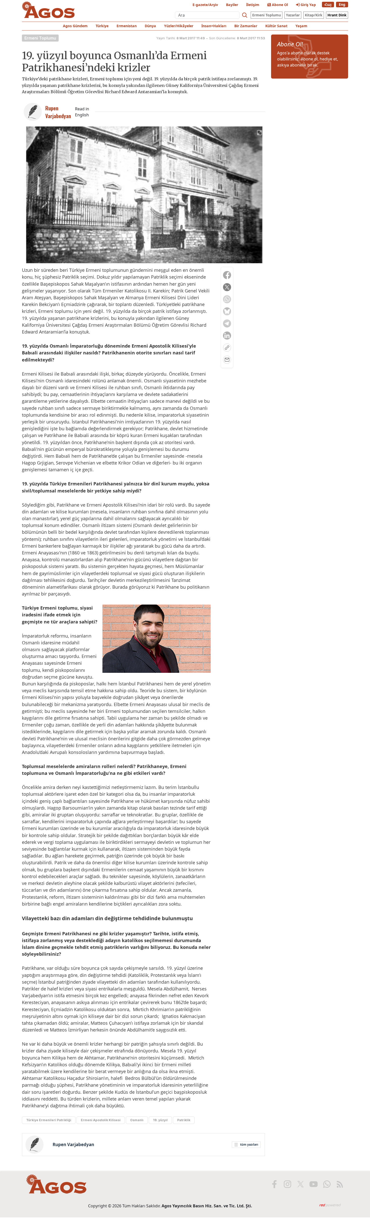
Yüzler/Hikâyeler (178, 25)
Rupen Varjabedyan (73, 1144)
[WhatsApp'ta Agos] (326, 1184)
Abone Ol (279, 4)
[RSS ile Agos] (340, 1184)
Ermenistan (127, 25)
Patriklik (183, 1120)
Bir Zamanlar (245, 25)
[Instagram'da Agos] (287, 1184)
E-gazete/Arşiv (205, 4)
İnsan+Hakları (213, 25)
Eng (342, 4)
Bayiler (232, 4)
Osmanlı (136, 1120)
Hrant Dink (337, 15)
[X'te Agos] (300, 1184)
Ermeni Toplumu (266, 15)
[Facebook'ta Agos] (274, 1184)
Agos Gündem (75, 25)
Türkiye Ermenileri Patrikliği (48, 1120)
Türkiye (102, 25)
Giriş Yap (308, 4)
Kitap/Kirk (313, 15)
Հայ (327, 4)
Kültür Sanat (276, 25)
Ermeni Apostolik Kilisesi (101, 1120)
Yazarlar (293, 15)
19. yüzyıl (160, 1120)
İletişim (252, 4)
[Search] (245, 15)
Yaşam (301, 25)
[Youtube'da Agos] (313, 1184)
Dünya (150, 25)
